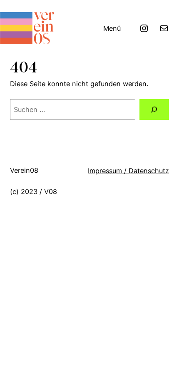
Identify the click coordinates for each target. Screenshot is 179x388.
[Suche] (154, 109)
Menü (112, 28)
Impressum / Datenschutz (128, 171)
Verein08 (24, 170)
